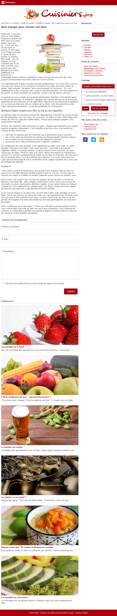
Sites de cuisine (91, 66)
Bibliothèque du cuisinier (94, 68)
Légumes (88, 52)
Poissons (88, 54)
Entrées (87, 45)
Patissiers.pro (90, 126)
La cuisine (15, 23)
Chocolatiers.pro (91, 124)
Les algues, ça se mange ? (13, 497)
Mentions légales (82, 613)
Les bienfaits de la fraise (12, 347)
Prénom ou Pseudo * (11, 227)
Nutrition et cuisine (43, 23)
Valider (71, 291)
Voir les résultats (99, 108)
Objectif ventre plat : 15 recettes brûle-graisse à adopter (27, 547)
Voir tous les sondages (98, 113)
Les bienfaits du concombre (14, 597)
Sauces (87, 50)
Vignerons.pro (90, 129)
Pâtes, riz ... (89, 56)
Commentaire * (8, 251)
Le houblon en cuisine (11, 447)
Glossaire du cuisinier (93, 75)
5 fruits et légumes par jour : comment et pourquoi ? (26, 397)
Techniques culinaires (93, 71)
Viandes (87, 47)
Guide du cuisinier (27, 23)
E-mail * (5, 239)
